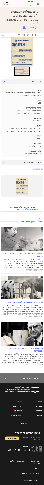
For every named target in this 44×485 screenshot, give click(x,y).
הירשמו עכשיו (12, 438)
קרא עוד (23, 423)
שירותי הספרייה (30, 378)
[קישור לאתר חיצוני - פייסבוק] (29, 450)
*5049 (37, 468)
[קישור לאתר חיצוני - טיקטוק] (14, 450)
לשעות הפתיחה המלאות (30, 473)
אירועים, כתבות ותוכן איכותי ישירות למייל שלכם (31, 438)
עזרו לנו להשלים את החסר (27, 209)
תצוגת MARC (36, 169)
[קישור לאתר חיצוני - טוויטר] (24, 450)
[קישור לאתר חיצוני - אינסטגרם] (19, 450)
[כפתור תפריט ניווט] (37, 3)
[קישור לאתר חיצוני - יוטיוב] (9, 450)
